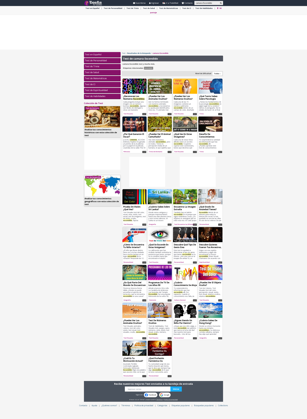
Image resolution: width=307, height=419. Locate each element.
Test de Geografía (93, 177)
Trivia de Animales (155, 151)
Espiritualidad (204, 262)
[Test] (93, 3)
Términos (159, 399)
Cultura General (180, 300)
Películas (127, 151)
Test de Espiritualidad (96, 90)
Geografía (152, 224)
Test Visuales (128, 114)
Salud (149, 8)
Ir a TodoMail (172, 3)
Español (92, 8)
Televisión (152, 300)
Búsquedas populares (204, 405)
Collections (223, 405)
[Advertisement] (153, 32)
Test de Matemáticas (96, 78)
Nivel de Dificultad (203, 73)
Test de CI (90, 84)
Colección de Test (93, 103)
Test (123, 53)
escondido (148, 68)
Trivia (133, 8)
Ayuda (94, 405)
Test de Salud (92, 72)
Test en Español (93, 54)
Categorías (162, 405)
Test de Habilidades (95, 96)
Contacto (188, 3)
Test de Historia (92, 108)
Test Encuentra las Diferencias (185, 224)
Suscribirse (141, 3)
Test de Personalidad (96, 60)
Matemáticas (168, 8)
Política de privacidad (171, 399)
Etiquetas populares (181, 405)
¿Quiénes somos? (109, 405)
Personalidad (113, 8)
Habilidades (204, 8)
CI (186, 8)
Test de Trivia (92, 66)
